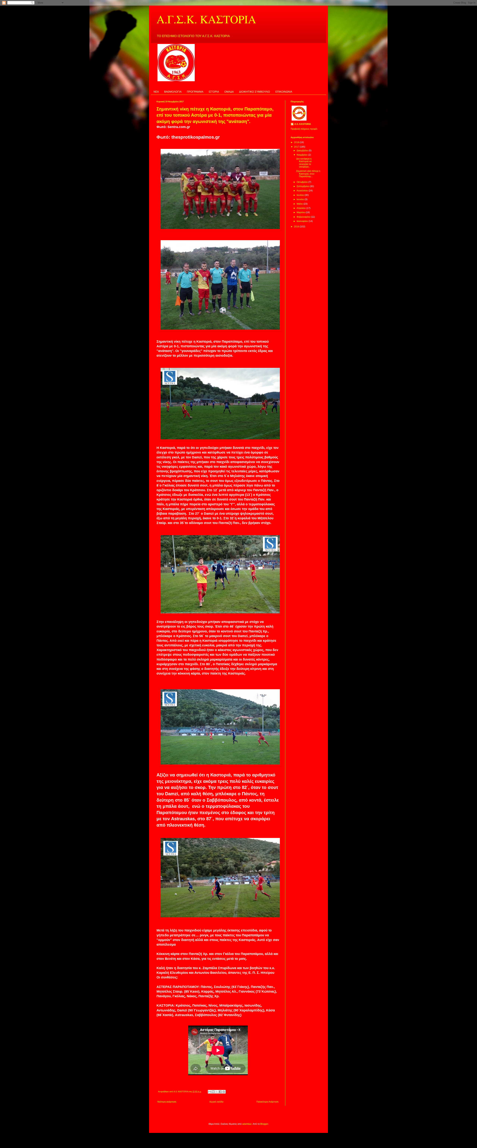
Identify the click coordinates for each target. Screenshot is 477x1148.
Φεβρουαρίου (304, 217)
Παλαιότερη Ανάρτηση (267, 1101)
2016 (297, 226)
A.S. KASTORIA (302, 124)
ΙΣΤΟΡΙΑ (214, 91)
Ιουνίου (301, 199)
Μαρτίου (301, 212)
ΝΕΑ (156, 91)
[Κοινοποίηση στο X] (217, 1092)
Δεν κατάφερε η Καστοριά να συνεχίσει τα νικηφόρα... (304, 162)
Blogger (264, 1124)
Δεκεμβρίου (303, 150)
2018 (297, 142)
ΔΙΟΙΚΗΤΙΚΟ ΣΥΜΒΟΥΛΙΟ (254, 91)
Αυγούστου (303, 190)
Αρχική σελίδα (216, 1101)
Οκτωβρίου (302, 182)
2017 (297, 147)
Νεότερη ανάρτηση (166, 1101)
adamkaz (247, 1124)
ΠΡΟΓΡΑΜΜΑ (195, 91)
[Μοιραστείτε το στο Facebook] (220, 1092)
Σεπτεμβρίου (303, 186)
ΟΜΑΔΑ (229, 91)
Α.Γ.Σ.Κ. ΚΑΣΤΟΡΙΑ (206, 19)
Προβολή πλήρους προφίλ (304, 129)
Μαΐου (300, 204)
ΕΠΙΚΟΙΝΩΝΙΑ (283, 91)
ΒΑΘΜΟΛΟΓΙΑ (172, 91)
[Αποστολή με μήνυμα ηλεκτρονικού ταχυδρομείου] (209, 1092)
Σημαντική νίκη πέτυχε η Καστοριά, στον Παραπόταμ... (308, 174)
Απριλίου (301, 208)
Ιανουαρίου (303, 221)
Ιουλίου (301, 195)
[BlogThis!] (213, 1092)
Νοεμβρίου (302, 155)
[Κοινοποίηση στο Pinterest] (224, 1092)
